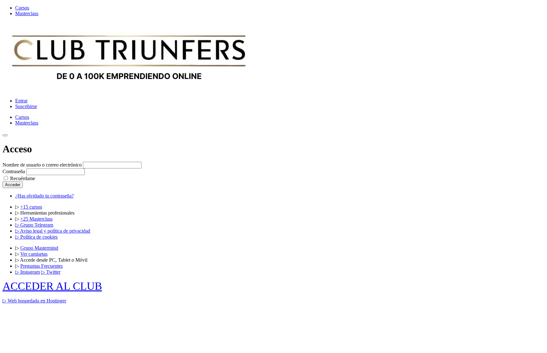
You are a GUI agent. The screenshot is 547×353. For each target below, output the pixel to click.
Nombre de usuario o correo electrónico (42, 164)
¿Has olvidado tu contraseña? (44, 195)
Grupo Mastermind (39, 248)
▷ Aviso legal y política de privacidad (52, 231)
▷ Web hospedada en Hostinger (34, 300)
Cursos (22, 7)
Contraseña (14, 171)
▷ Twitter (50, 272)
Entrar (21, 100)
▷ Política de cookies (36, 237)
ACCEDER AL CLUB (52, 286)
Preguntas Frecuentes (41, 266)
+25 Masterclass (36, 219)
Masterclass (26, 13)
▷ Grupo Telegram (34, 225)
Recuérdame (22, 178)
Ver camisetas (33, 254)
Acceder (12, 184)
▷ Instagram (27, 272)
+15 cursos (31, 207)
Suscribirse (26, 106)
